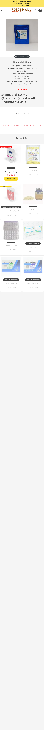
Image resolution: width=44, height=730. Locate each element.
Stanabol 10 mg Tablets (11, 211)
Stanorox (33, 247)
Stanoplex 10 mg (11, 172)
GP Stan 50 (33, 170)
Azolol (33, 209)
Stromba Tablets (11, 246)
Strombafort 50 (33, 283)
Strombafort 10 (11, 283)
